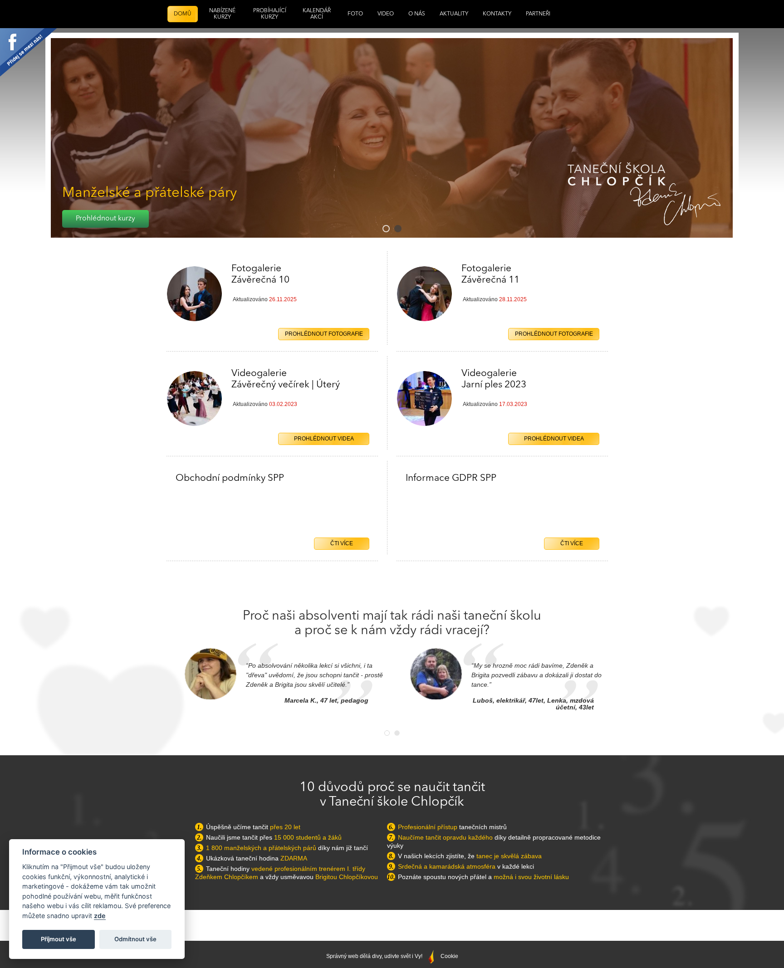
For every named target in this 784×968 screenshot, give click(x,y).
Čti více (571, 543)
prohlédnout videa (554, 438)
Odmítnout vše (135, 939)
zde (100, 915)
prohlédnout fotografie (554, 334)
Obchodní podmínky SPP (230, 478)
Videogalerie (493, 379)
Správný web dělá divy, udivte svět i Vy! (375, 956)
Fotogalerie (490, 274)
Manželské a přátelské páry (149, 193)
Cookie (449, 956)
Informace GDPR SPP (451, 478)
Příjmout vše (58, 939)
